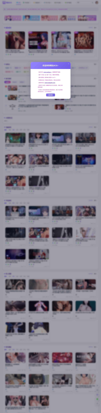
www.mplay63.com (50, 82)
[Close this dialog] (68, 64)
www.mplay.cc (47, 72)
